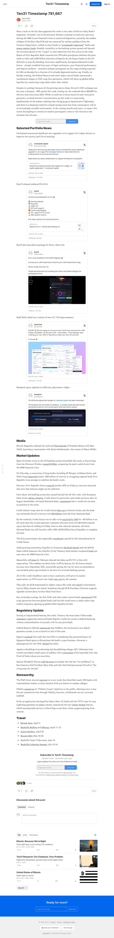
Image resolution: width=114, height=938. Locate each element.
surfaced (28, 637)
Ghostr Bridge (78, 704)
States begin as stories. (25, 875)
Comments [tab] (22, 807)
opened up (29, 689)
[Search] (81, 4)
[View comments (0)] (26, 26)
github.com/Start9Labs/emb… (48, 219)
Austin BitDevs (27, 731)
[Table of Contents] (2, 469)
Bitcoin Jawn (26, 723)
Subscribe (96, 4)
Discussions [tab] (33, 835)
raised (78, 584)
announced (86, 597)
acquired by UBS (70, 519)
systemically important (72, 45)
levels (91, 551)
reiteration (68, 652)
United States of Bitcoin (28, 872)
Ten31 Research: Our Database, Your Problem (39, 856)
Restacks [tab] (31, 807)
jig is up (63, 101)
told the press (47, 661)
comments (21, 619)
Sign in (107, 4)
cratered (50, 485)
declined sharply (71, 547)
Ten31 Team (26, 18)
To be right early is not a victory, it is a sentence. (34, 844)
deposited (33, 476)
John (24, 862)
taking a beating (35, 498)
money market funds (26, 48)
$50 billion (57, 513)
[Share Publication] (86, 4)
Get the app (67, 928)
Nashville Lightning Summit (33, 744)
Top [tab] (19, 835)
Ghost (41, 704)
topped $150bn (50, 464)
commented (65, 501)
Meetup (45, 727)
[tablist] (26, 807)
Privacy (53, 922)
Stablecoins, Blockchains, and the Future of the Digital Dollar (39, 860)
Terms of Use (67, 773)
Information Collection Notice (56, 775)
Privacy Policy (73, 775)
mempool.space (62, 400)
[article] (57, 846)
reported (43, 680)
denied (46, 643)
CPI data (32, 560)
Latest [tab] (25, 835)
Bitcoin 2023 (26, 736)
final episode (60, 446)
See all (21, 888)
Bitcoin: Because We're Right (31, 841)
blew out (61, 510)
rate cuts (58, 579)
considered (58, 538)
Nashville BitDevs (28, 727)
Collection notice (69, 922)
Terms (59, 922)
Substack (46, 933)
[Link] (13, 128)
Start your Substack (51, 928)
